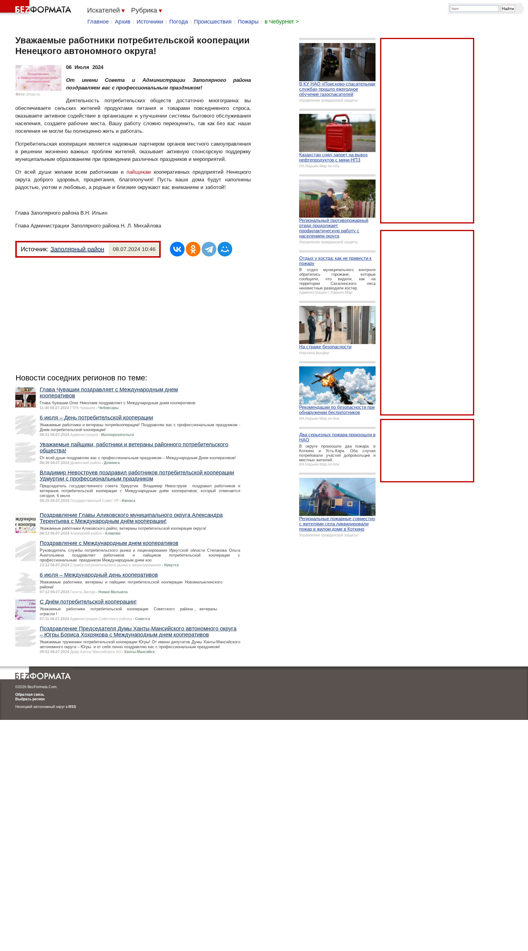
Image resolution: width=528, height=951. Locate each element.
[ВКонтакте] (177, 249)
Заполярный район (77, 249)
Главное (98, 22)
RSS (72, 707)
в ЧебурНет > (282, 22)
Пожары (248, 22)
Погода (178, 22)
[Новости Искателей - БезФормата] (36, 7)
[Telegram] (209, 249)
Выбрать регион (30, 699)
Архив (122, 22)
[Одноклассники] (193, 249)
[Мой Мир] (225, 249)
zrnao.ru (33, 94)
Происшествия (213, 22)
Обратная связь (29, 694)
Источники (150, 22)
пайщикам (139, 172)
